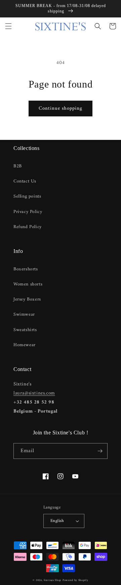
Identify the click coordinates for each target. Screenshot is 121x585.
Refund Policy (27, 227)
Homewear (24, 345)
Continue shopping (60, 108)
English (57, 521)
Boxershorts (25, 269)
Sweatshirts (25, 330)
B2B (17, 166)
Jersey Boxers (27, 299)
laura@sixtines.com (34, 393)
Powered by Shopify (75, 580)
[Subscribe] (99, 451)
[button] (8, 26)
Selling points (27, 196)
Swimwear (24, 314)
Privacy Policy (27, 212)
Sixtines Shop (52, 580)
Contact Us (24, 181)
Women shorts (27, 284)
